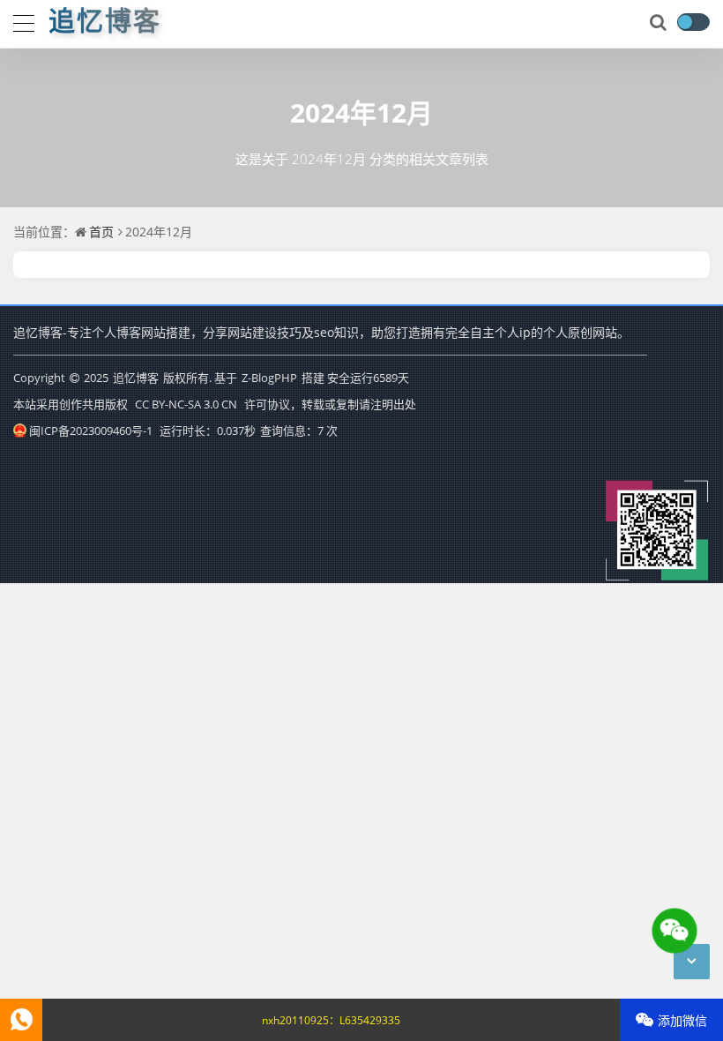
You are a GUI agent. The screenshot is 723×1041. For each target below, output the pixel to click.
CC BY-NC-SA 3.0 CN (186, 404)
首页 (101, 231)
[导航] (23, 21)
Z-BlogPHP (269, 378)
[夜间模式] (693, 22)
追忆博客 (136, 378)
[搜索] (659, 23)
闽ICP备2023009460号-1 (91, 430)
